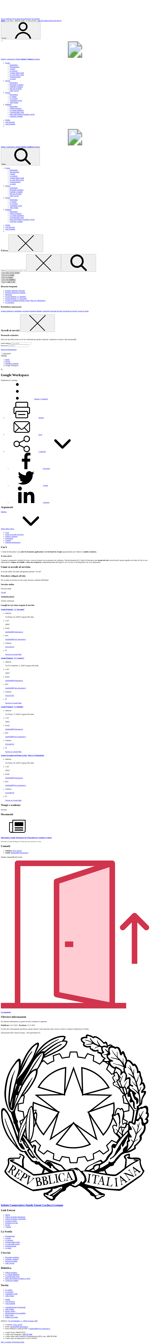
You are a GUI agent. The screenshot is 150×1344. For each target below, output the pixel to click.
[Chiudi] (25, 243)
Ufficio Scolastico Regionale (15, 1217)
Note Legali (9, 1315)
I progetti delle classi (17, 112)
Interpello (8, 295)
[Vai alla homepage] (75, 57)
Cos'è (7, 532)
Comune (8, 1227)
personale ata (67, 311)
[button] (42, 452)
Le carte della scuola (17, 75)
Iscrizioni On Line (11, 1223)
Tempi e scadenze (11, 536)
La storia (13, 79)
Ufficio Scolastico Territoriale (15, 1219)
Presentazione (14, 67)
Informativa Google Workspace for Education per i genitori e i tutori (26, 838)
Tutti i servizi (14, 91)
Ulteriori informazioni (12, 542)
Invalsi (7, 1225)
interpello (46, 311)
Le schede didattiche (17, 110)
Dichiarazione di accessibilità (15, 1313)
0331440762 (9, 744)
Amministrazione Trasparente (15, 1307)
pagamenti (32, 311)
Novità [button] (7, 93)
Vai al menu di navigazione (21, 19)
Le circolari (14, 99)
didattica (40, 311)
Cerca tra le (8, 275)
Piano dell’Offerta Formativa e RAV (22, 114)
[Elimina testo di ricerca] (43, 263)
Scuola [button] (7, 63)
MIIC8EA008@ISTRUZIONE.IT (50, 21)
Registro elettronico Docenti (15, 291)
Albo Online (14, 102)
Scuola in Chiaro (11, 1221)
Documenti (9, 538)
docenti (74, 311)
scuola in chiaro (83, 311)
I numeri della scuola (17, 73)
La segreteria (9, 302)
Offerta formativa (16, 108)
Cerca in (8, 282)
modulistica (18, 311)
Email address (6, 343)
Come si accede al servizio (14, 534)
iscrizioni (26, 311)
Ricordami (7, 353)
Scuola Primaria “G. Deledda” (15, 297)
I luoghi (12, 69)
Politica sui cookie (11, 1317)
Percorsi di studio (16, 89)
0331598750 (9, 793)
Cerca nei (7, 277)
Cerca (3, 270)
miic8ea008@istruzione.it (14, 632)
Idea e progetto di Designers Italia (12, 1342)
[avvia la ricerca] (78, 263)
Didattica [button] (8, 104)
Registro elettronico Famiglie (15, 293)
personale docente (56, 311)
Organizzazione (15, 77)
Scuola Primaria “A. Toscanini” (16, 299)
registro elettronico (7, 311)
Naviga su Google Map (13, 654)
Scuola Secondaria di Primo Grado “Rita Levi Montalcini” (25, 301)
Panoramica (14, 65)
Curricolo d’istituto (16, 116)
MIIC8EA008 (27, 1334)
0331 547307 (17, 851)
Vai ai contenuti (6, 19)
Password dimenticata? (9, 350)
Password (4, 346)
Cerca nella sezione (10, 273)
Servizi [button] (7, 81)
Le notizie (13, 97)
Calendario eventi (16, 100)
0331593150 (9, 647)
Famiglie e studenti (16, 87)
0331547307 (9, 695)
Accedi (4, 356)
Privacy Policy (10, 1311)
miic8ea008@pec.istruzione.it (15, 639)
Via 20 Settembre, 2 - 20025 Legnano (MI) (23, 1321)
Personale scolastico (16, 85)
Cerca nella (8, 280)
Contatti (8, 540)
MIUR (7, 1215)
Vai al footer (35, 19)
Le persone (13, 71)
